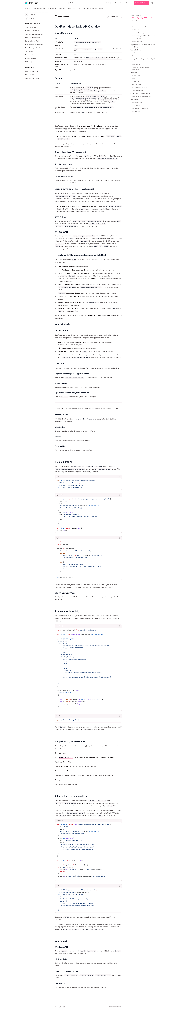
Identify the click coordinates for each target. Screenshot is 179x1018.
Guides (31, 18)
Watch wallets (136, 64)
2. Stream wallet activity (138, 90)
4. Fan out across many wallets (141, 96)
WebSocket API (137, 42)
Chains (101, 8)
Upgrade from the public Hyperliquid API (143, 60)
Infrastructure (135, 53)
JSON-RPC (71, 8)
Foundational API (39, 8)
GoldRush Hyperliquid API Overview (142, 18)
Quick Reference (136, 21)
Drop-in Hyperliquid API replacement (143, 27)
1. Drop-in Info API (136, 84)
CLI (79, 8)
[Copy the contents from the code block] (119, 476)
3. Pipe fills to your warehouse (140, 93)
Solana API (62, 8)
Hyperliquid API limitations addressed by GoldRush (143, 46)
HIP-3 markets (136, 105)
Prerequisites (135, 72)
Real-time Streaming (138, 30)
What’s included (136, 50)
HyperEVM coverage (138, 33)
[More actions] (120, 16)
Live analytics (136, 111)
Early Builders (136, 81)
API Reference (92, 8)
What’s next (134, 99)
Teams (134, 78)
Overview (28, 8)
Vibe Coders (136, 75)
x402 (83, 8)
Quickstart (134, 56)
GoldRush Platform (66, 757)
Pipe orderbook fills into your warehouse (141, 68)
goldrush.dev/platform (86, 419)
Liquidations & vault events (140, 108)
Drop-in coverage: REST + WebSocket (143, 36)
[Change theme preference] (152, 2)
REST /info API (136, 39)
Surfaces (133, 24)
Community (32, 14)
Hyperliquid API (52, 8)
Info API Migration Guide (139, 87)
